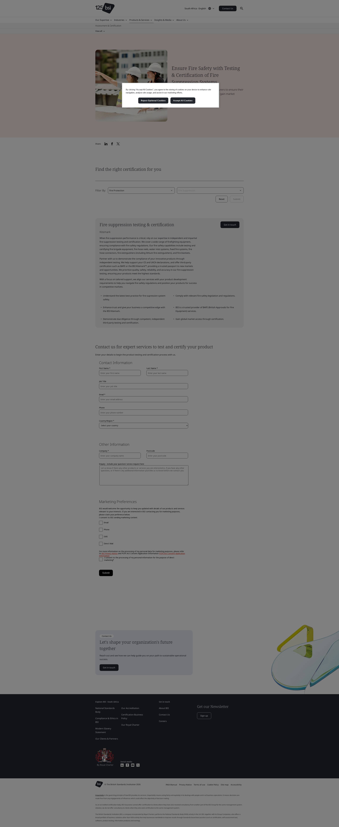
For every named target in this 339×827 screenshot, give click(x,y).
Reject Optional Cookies (153, 100)
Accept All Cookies (183, 100)
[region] (170, 95)
